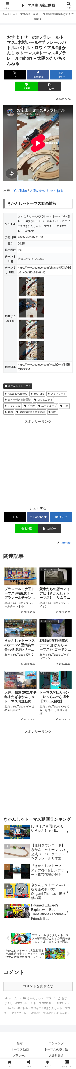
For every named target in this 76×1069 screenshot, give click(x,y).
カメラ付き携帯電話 (19, 399)
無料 (54, 411)
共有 (65, 405)
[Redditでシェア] (46, 1051)
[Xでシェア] (12, 1040)
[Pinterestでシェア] (29, 1063)
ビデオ (31, 405)
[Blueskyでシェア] (46, 1040)
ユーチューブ (49, 405)
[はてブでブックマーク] (63, 1051)
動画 (10, 411)
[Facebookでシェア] (12, 1051)
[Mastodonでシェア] (29, 1040)
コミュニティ (45, 399)
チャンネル (14, 405)
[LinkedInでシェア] (46, 1063)
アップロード (58, 393)
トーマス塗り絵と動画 (38, 5)
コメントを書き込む (38, 986)
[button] (49, 86)
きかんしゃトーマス (19, 386)
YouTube (20, 190)
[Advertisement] (38, 462)
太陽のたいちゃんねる (46, 190)
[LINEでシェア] (12, 1063)
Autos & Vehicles (17, 393)
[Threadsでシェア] (29, 1051)
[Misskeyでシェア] (63, 1040)
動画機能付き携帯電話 (32, 411)
